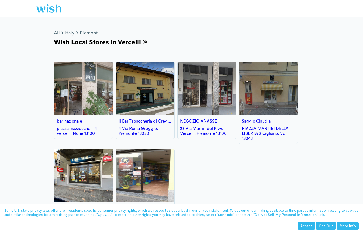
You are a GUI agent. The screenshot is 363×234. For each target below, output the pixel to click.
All (57, 33)
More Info (348, 225)
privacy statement (213, 210)
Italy (69, 33)
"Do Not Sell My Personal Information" (285, 214)
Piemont (89, 33)
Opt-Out (326, 225)
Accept (306, 225)
